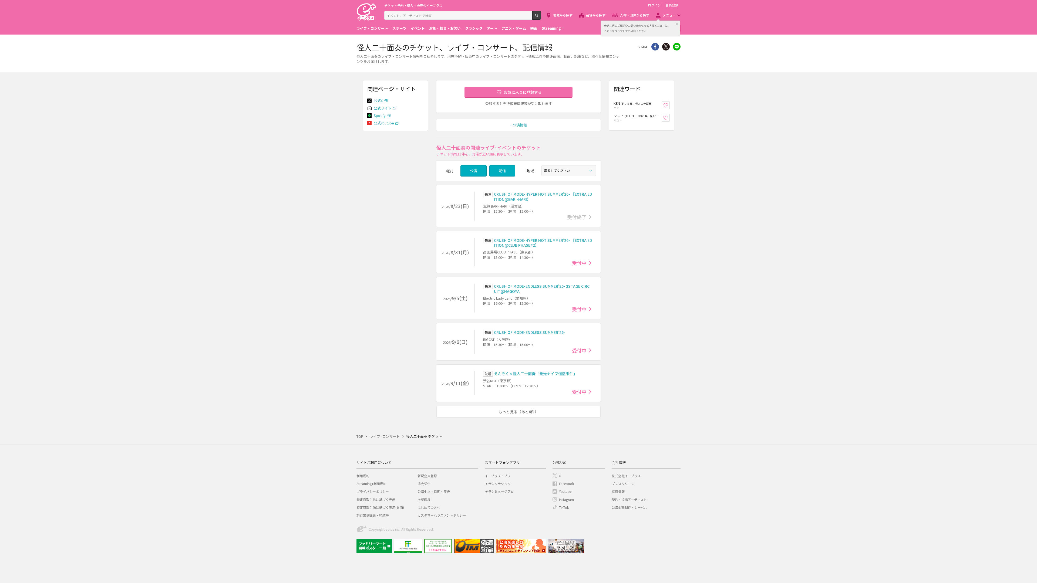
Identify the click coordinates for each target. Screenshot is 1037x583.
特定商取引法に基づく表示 (375, 499)
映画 (533, 28)
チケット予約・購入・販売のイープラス (413, 5)
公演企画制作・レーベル (629, 507)
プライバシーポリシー (372, 491)
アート (492, 28)
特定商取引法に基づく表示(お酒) (380, 507)
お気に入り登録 (669, 105)
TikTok (564, 507)
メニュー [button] (669, 15)
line (677, 46)
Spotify (380, 115)
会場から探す (595, 15)
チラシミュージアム (499, 491)
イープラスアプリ (497, 475)
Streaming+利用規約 (371, 483)
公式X (378, 100)
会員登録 (671, 5)
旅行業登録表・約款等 (372, 515)
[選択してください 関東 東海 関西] (568, 170)
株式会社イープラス (626, 475)
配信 (502, 170)
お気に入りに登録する (523, 92)
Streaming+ (552, 28)
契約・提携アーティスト (629, 499)
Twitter (666, 46)
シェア (655, 46)
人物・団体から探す (634, 15)
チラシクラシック (498, 483)
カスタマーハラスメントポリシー (442, 515)
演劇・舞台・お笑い (445, 28)
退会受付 (424, 483)
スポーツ (399, 28)
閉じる (677, 24)
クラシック (474, 28)
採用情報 (618, 491)
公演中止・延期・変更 (434, 491)
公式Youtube (384, 123)
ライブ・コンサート (372, 28)
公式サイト (382, 108)
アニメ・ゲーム (513, 28)
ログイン (654, 5)
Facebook (566, 483)
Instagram (566, 499)
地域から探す (563, 15)
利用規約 (362, 475)
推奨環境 (424, 499)
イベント (418, 28)
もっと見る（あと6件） (518, 411)
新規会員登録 (427, 475)
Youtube (565, 491)
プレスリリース (623, 483)
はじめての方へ (429, 507)
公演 (473, 170)
